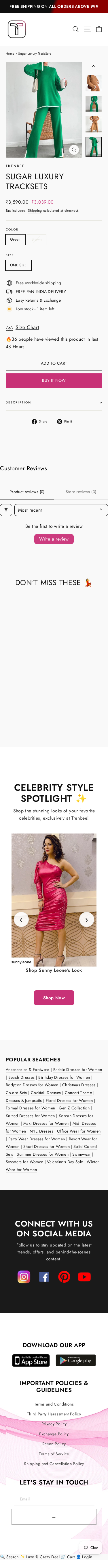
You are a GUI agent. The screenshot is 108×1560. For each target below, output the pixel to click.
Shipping (35, 210)
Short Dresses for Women (46, 1146)
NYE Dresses (41, 1131)
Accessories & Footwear (28, 1069)
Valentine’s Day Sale (65, 1162)
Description (18, 402)
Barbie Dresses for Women (77, 1069)
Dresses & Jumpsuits (24, 1100)
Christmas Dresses (79, 1085)
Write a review (54, 539)
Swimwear (81, 1154)
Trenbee (15, 166)
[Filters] (6, 510)
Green (15, 239)
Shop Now (54, 998)
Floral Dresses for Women (69, 1100)
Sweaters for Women (24, 1162)
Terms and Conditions (54, 1404)
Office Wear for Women (79, 1131)
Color (12, 230)
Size (10, 255)
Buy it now (54, 380)
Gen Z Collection (74, 1108)
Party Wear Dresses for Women (36, 1139)
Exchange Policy (54, 1434)
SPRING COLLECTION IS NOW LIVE (54, 6)
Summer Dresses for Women (42, 1154)
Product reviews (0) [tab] (27, 492)
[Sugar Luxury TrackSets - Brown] (15, 720)
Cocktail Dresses (46, 1093)
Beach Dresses (21, 1077)
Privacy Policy (54, 1424)
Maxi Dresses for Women (46, 1123)
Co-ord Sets (16, 1093)
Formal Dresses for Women (30, 1108)
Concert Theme (78, 1093)
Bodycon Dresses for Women (32, 1085)
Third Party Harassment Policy (54, 1414)
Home (10, 53)
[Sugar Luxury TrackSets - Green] (9, 720)
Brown (37, 239)
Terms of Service (54, 1454)
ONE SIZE (18, 265)
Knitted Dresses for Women (30, 1116)
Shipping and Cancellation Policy (54, 1464)
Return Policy (54, 1444)
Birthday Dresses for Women (64, 1077)
